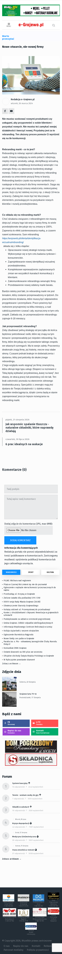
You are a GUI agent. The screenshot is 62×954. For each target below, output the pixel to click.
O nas (7, 946)
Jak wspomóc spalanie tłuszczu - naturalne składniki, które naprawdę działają (29, 427)
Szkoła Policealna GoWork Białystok (53, 918)
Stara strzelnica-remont (23, 850)
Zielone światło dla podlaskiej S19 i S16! (22, 598)
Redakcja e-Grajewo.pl (23, 99)
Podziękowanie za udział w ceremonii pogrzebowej (27, 619)
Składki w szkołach (20, 807)
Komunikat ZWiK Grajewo (15, 648)
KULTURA (50, 572)
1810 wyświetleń (35, 799)
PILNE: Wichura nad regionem (17, 580)
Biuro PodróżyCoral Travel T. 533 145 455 (8, 904)
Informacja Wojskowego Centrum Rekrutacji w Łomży (28, 627)
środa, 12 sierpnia (21, 832)
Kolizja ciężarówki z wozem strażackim (21, 631)
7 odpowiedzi (18, 799)
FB (11, 723)
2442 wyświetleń (35, 787)
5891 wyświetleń (36, 840)
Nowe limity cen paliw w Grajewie (19, 638)
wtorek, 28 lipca (20, 819)
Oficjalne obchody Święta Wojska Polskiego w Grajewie (29, 656)
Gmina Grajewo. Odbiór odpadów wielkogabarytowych (28, 623)
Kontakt (42, 731)
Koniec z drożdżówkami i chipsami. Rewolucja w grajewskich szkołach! (31, 613)
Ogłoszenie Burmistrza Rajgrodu (18, 634)
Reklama (48, 946)
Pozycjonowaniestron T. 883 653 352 (38, 904)
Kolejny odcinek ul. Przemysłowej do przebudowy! (27, 609)
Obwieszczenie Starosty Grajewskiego (21, 605)
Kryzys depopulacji (20, 823)
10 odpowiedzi (18, 810)
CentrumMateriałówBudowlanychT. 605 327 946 (9, 919)
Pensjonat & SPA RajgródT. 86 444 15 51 (23, 919)
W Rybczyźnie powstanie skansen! (19, 659)
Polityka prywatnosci (38, 950)
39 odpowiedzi (18, 840)
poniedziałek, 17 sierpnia (30, 698)
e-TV (39, 723)
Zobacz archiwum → (11, 663)
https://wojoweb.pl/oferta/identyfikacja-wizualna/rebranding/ (21, 240)
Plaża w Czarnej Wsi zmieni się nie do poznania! (25, 584)
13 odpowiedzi (18, 787)
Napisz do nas (14, 731)
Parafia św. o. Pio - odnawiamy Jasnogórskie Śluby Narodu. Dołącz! (30, 642)
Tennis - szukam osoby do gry (25, 795)
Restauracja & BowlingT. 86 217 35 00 (23, 904)
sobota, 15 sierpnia (21, 846)
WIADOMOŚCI (11, 572)
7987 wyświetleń (36, 827)
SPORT (30, 572)
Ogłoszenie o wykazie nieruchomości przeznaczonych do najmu (30, 588)
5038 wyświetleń (36, 853)
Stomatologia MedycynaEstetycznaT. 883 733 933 (40, 919)
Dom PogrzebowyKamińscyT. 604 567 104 (53, 903)
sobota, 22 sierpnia (27, 682)
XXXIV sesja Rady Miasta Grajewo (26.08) (22, 602)
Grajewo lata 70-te (28, 694)
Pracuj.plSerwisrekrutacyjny (31, 932)
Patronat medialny (13, 950)
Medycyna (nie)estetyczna (24, 837)
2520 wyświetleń (36, 810)
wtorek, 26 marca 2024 (22, 103)
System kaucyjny (20, 783)
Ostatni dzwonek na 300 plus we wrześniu (23, 652)
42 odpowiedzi (18, 827)
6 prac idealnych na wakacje (24, 444)
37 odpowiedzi (18, 853)
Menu (8, 26)
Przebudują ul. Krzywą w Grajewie (19, 594)
